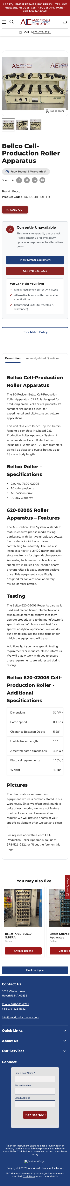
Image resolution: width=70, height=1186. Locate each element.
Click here (28, 11)
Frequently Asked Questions (41, 358)
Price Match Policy (35, 332)
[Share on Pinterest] (42, 180)
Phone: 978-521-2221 (15, 1004)
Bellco (16, 191)
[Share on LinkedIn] (35, 180)
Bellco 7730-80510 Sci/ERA (18, 936)
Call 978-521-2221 (35, 271)
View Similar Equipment (35, 260)
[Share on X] (27, 180)
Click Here (29, 1176)
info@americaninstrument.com (20, 1017)
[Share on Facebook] (19, 180)
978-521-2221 (42, 32)
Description (13, 358)
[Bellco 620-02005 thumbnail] (8, 125)
